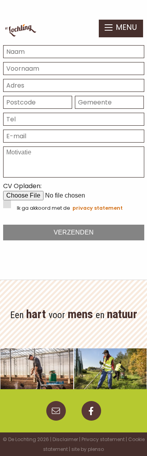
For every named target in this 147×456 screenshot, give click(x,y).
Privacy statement (103, 439)
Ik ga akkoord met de (70, 208)
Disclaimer (65, 439)
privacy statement (98, 208)
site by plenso (87, 449)
